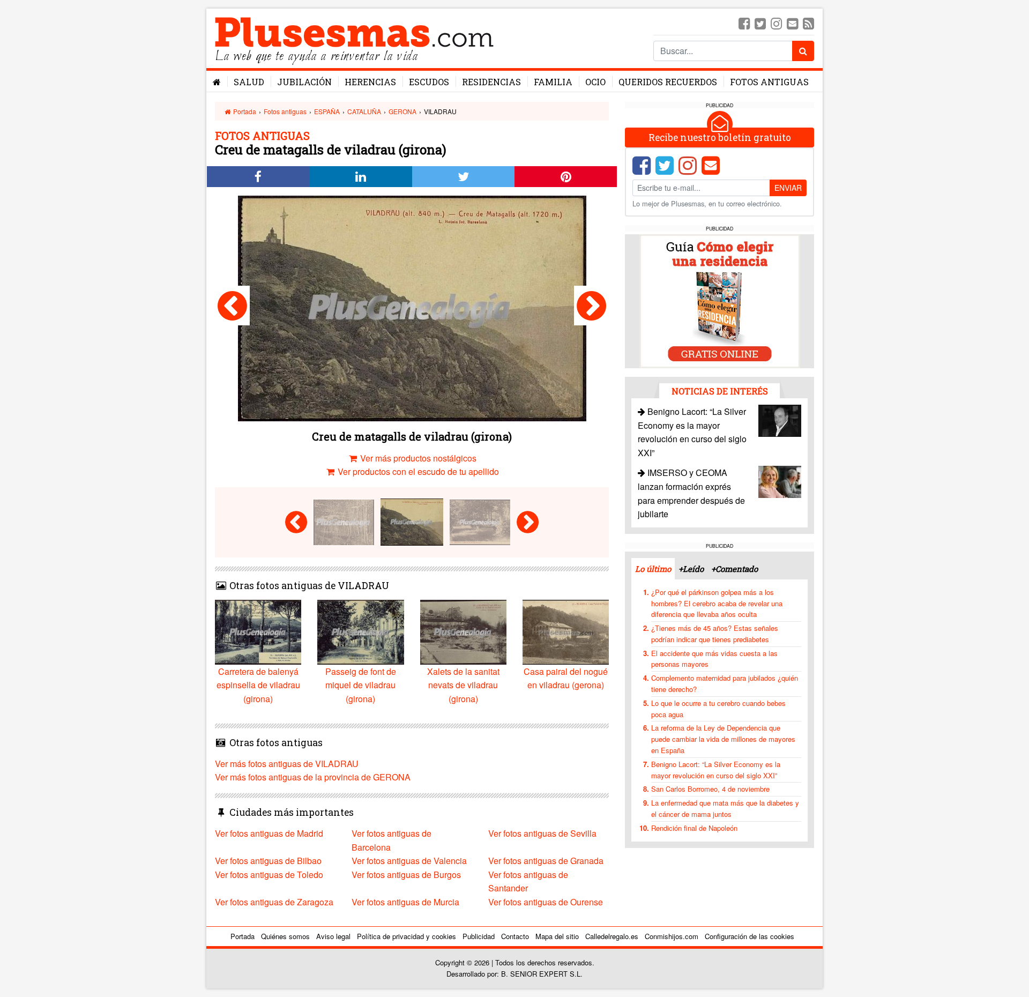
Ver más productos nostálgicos (417, 458)
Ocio (595, 81)
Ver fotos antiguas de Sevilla (542, 833)
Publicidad (479, 936)
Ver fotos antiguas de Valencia (409, 860)
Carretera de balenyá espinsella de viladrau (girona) (258, 685)
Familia (553, 81)
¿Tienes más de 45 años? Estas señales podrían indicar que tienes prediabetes (714, 633)
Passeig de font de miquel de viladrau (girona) (360, 685)
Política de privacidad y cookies (406, 936)
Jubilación (304, 81)
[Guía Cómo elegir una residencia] (719, 300)
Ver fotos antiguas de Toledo (269, 874)
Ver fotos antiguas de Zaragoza (274, 902)
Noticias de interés (720, 391)
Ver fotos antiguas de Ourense (545, 902)
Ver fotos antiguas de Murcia (405, 902)
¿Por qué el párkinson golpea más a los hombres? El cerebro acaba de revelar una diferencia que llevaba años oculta (716, 603)
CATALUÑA (364, 111)
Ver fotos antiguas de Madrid (269, 833)
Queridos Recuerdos (667, 81)
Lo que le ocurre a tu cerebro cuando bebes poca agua (718, 708)
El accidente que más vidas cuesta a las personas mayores (714, 658)
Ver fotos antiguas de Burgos (406, 874)
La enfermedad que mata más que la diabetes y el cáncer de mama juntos (725, 808)
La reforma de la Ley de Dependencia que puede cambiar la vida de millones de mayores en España (723, 739)
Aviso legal (333, 936)
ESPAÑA (327, 111)
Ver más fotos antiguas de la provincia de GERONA (313, 777)
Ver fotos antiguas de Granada (545, 860)
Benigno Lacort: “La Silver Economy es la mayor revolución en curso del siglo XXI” (715, 769)
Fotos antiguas (769, 81)
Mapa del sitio (557, 936)
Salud (249, 81)
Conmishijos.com (671, 936)
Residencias (491, 81)
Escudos (429, 81)
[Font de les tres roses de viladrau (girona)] (232, 305)
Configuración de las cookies (749, 936)
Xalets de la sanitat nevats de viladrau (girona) (463, 685)
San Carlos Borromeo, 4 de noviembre (710, 789)
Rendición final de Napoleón (694, 828)
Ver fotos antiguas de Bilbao (268, 860)
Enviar (788, 187)
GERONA (402, 111)
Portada (244, 111)
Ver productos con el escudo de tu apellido (417, 471)
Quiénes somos (285, 936)
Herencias (370, 81)
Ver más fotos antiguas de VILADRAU (287, 763)
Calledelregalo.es (611, 936)
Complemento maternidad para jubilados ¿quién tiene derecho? (724, 683)
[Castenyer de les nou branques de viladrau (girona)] (591, 305)
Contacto (515, 936)
